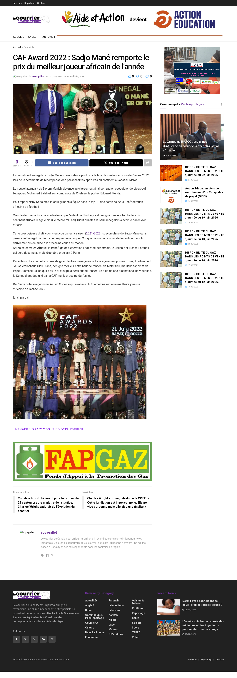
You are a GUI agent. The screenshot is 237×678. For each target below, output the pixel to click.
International (116, 605)
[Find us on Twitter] (25, 639)
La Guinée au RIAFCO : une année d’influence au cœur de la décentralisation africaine (191, 146)
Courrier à (91, 622)
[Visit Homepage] (31, 19)
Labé (112, 624)
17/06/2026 (192, 265)
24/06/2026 (192, 201)
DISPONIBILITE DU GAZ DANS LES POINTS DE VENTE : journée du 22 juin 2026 (204, 171)
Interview (17, 3)
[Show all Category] (221, 104)
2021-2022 (93, 233)
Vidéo (135, 637)
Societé (136, 622)
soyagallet (38, 76)
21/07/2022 (56, 76)
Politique (137, 608)
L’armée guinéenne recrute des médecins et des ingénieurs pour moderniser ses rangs (203, 625)
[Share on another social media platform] (148, 162)
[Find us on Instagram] (34, 639)
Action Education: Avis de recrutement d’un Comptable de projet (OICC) (204, 192)
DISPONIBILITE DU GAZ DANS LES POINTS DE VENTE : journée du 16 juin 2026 (204, 256)
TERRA (136, 632)
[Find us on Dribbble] (52, 639)
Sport (82, 76)
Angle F (33, 36)
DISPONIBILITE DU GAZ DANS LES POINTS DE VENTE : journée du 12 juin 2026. (204, 278)
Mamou (113, 629)
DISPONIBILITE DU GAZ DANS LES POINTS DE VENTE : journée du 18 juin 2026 (204, 235)
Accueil (18, 36)
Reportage (29, 3)
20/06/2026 (192, 222)
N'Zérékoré (116, 634)
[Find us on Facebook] (16, 639)
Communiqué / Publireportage (94, 616)
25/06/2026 (170, 155)
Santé (135, 617)
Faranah (114, 600)
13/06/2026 (192, 287)
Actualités (50, 36)
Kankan (113, 614)
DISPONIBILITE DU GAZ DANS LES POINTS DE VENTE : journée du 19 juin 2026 (204, 213)
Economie (91, 637)
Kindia (112, 619)
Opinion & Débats (138, 602)
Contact (41, 3)
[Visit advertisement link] (82, 461)
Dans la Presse (94, 632)
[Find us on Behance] (43, 639)
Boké (88, 610)
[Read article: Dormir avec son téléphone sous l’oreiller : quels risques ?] (168, 607)
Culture (89, 627)
